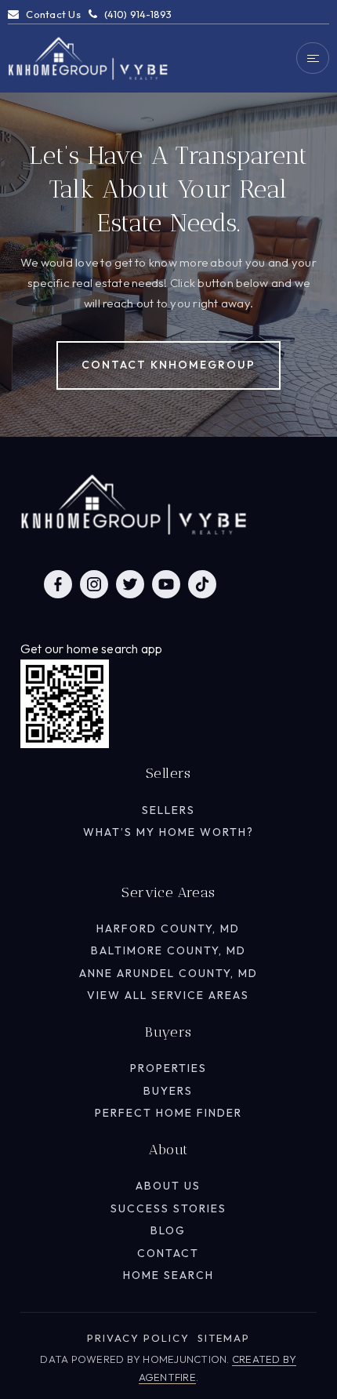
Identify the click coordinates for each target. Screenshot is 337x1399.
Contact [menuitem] (168, 1253)
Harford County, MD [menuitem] (168, 928)
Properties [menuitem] (168, 1068)
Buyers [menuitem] (168, 1091)
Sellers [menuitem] (168, 810)
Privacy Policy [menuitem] (138, 1338)
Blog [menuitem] (168, 1230)
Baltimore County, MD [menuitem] (168, 950)
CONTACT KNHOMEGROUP (168, 365)
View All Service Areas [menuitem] (168, 995)
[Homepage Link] (88, 56)
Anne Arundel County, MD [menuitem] (168, 973)
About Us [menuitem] (168, 1186)
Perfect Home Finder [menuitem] (168, 1113)
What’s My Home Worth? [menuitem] (168, 832)
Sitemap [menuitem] (223, 1338)
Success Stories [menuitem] (168, 1208)
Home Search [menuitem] (168, 1275)
